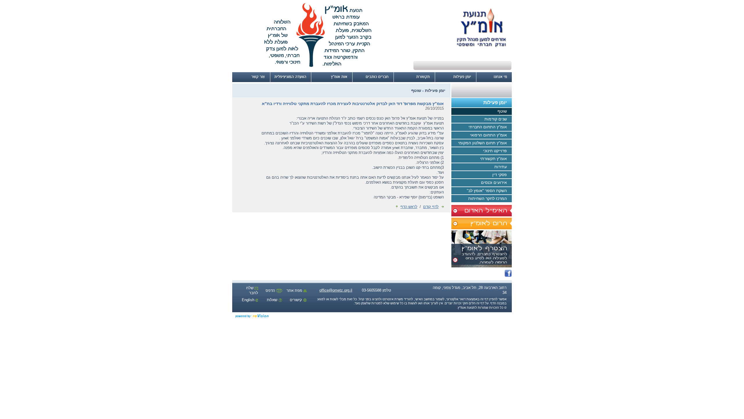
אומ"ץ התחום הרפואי (488, 135)
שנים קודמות (495, 119)
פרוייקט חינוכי (495, 150)
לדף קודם (431, 207)
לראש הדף (408, 207)
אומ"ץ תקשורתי (493, 158)
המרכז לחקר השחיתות (487, 198)
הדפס (271, 290)
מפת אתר (295, 290)
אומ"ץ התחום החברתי (487, 127)
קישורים (296, 300)
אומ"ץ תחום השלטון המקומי (482, 143)
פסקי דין (499, 174)
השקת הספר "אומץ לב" (487, 190)
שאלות (272, 300)
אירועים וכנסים (494, 182)
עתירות (500, 166)
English (248, 300)
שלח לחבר (252, 290)
